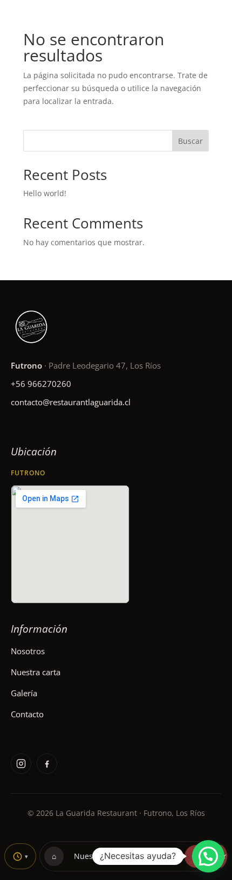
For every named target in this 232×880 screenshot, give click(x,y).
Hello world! (44, 193)
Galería (24, 693)
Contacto (27, 714)
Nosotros (28, 651)
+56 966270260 (41, 383)
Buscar (190, 141)
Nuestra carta (35, 672)
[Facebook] (47, 763)
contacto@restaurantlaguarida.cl (71, 402)
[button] (208, 856)
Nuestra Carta (99, 856)
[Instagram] (21, 763)
